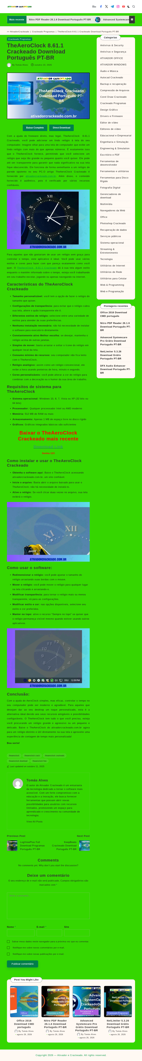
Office (103, 217)
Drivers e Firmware (111, 116)
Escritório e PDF (110, 155)
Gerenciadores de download (110, 196)
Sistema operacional (112, 242)
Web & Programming (112, 285)
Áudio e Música (109, 71)
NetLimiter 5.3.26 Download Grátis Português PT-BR (110, 355)
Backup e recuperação (113, 84)
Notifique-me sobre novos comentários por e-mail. (39, 947)
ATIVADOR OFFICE (111, 58)
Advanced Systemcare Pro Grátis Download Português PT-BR (113, 341)
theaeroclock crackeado (54, 756)
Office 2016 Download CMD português (113, 314)
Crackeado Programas (43, 31)
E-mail (41, 927)
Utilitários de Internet (112, 265)
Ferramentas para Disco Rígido (114, 179)
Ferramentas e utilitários (114, 171)
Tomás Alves (37, 780)
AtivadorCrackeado (19, 31)
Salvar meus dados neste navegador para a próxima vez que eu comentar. (50, 941)
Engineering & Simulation (115, 148)
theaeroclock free (39, 761)
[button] (34, 821)
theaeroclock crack (32, 756)
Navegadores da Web (112, 210)
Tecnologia (106, 259)
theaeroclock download (18, 761)
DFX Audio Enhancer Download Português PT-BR (115, 369)
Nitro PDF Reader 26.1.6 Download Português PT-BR (40, 19)
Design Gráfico (109, 109)
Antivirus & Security (112, 45)
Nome (11, 927)
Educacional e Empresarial (115, 135)
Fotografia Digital (110, 187)
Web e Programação (112, 291)
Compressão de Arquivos (114, 90)
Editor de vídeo (109, 122)
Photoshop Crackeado (113, 223)
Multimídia (106, 204)
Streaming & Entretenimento (109, 251)
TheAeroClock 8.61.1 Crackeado (37, 268)
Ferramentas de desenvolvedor (109, 163)
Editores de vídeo (110, 129)
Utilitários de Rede (111, 272)
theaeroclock (14, 756)
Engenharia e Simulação (114, 142)
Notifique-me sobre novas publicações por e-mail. (38, 954)
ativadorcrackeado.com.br (41, 176)
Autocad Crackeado (111, 77)
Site (66, 927)
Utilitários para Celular (113, 278)
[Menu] (94, 6)
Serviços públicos (110, 236)
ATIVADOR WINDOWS (113, 64)
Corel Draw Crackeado (113, 97)
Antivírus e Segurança (113, 51)
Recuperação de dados (113, 230)
